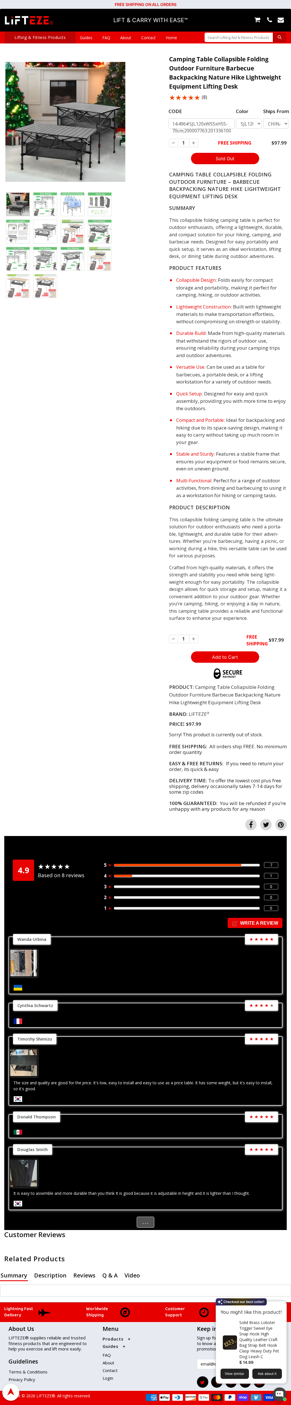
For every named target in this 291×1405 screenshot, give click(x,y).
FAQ (106, 37)
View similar (234, 1373)
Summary (14, 1275)
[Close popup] (280, 1306)
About (125, 37)
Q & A (110, 1275)
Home (171, 37)
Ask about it (267, 1373)
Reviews (84, 1275)
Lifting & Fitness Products (40, 37)
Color (242, 111)
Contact (148, 37)
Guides (86, 37)
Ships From (276, 111)
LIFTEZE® (45, 1395)
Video (132, 1275)
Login (108, 1378)
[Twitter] (202, 1382)
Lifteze (198, 714)
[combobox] (239, 37)
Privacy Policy (22, 1379)
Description (50, 1275)
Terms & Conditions (28, 1372)
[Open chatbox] (279, 1394)
